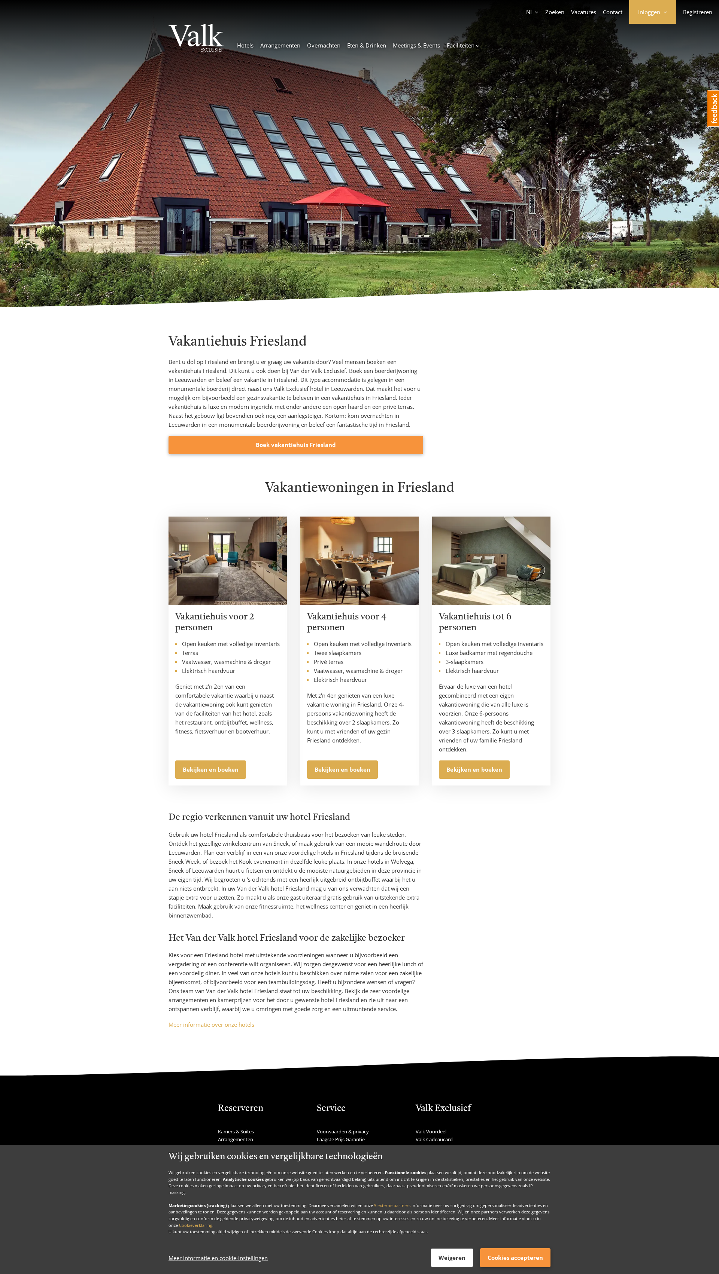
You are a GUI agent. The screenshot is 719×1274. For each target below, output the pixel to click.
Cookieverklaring (195, 1225)
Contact (612, 12)
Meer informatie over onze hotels (211, 1024)
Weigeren (452, 1257)
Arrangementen (280, 45)
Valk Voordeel (431, 1131)
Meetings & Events (416, 45)
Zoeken (554, 12)
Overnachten (323, 45)
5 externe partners (392, 1205)
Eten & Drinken (366, 45)
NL (529, 12)
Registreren (697, 12)
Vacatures (583, 12)
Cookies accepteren (515, 1257)
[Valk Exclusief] (196, 39)
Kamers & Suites (236, 1131)
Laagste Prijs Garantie (341, 1139)
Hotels (245, 45)
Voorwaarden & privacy (343, 1131)
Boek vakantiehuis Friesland (296, 444)
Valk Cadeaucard (434, 1139)
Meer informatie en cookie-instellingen (218, 1258)
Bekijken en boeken (211, 769)
